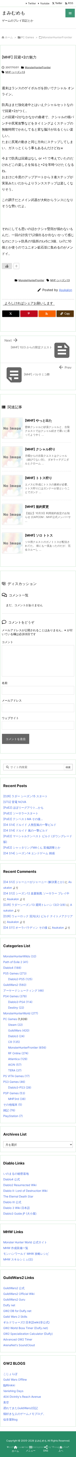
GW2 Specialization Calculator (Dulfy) (28, 1333)
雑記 (9, 1110)
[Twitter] (10, 313)
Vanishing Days (13, 1391)
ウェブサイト (10, 718)
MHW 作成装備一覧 (15, 1248)
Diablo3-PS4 (20, 1002)
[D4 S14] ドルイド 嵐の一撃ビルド (25, 830)
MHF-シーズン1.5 (15, 72)
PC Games (27, 37)
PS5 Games (15, 973)
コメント (7, 642)
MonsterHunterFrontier (57, 37)
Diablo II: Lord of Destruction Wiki (25, 1190)
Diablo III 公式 (12, 1202)
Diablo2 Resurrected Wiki (19, 1185)
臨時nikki (9, 1385)
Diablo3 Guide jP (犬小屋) (19, 1213)
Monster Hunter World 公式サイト (25, 1242)
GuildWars (18, 1030)
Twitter (32, 3)
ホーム (9, 37)
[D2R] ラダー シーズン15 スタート (25, 796)
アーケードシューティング (23, 990)
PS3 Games (14, 1081)
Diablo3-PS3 (19, 1087)
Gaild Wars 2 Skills (15, 1316)
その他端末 (12, 1104)
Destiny (16, 1007)
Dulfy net (9, 1305)
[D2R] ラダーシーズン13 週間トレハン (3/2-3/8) (34, 904)
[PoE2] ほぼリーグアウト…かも (23, 807)
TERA (14, 1070)
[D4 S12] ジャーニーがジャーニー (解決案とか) (33, 882)
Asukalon (65, 290)
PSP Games (14, 1093)
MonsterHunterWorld (20, 1013)
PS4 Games (15, 996)
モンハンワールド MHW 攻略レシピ (26, 1253)
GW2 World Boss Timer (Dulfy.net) (25, 1328)
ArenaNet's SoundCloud (19, 1345)
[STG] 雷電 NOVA (14, 802)
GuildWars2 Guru (14, 1299)
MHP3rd (17, 1099)
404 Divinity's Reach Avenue (22, 1396)
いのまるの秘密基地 (16, 1173)
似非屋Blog (10, 1419)
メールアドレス (12, 700)
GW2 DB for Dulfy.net (17, 1311)
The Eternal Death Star (18, 1196)
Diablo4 (12, 967)
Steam (15, 1024)
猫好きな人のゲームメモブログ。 (24, 1413)
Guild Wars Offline (15, 1379)
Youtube (44, 3)
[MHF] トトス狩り (38, 478)
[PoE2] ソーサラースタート (20, 813)
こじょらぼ (10, 1374)
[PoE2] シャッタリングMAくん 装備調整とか (31, 847)
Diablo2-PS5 (20, 979)
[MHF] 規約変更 (37, 507)
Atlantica (17, 1059)
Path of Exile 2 (15, 962)
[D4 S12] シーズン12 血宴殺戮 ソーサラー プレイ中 (36, 893)
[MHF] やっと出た (38, 420)
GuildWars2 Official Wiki (18, 1293)
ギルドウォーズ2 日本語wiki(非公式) (26, 1322)
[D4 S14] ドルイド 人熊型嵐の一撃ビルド (29, 824)
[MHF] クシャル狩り (40, 449)
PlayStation (13, 1116)
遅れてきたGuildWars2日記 (20, 1408)
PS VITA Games (16, 1076)
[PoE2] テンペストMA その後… (23, 819)
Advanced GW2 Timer (17, 1339)
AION (14, 1064)
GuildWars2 (14, 984)
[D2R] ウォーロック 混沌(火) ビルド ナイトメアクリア (38, 916)
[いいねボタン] (7, 266)
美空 (6, 1402)
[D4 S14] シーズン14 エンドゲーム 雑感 (29, 853)
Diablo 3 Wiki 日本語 (16, 1208)
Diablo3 (16, 1036)
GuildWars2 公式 (14, 1288)
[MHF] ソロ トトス (39, 535)
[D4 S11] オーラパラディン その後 (25, 927)
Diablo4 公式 (11, 1179)
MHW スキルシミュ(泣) (18, 1259)
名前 (4, 683)
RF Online (18, 1053)
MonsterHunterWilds (19, 956)
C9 (14, 1042)
